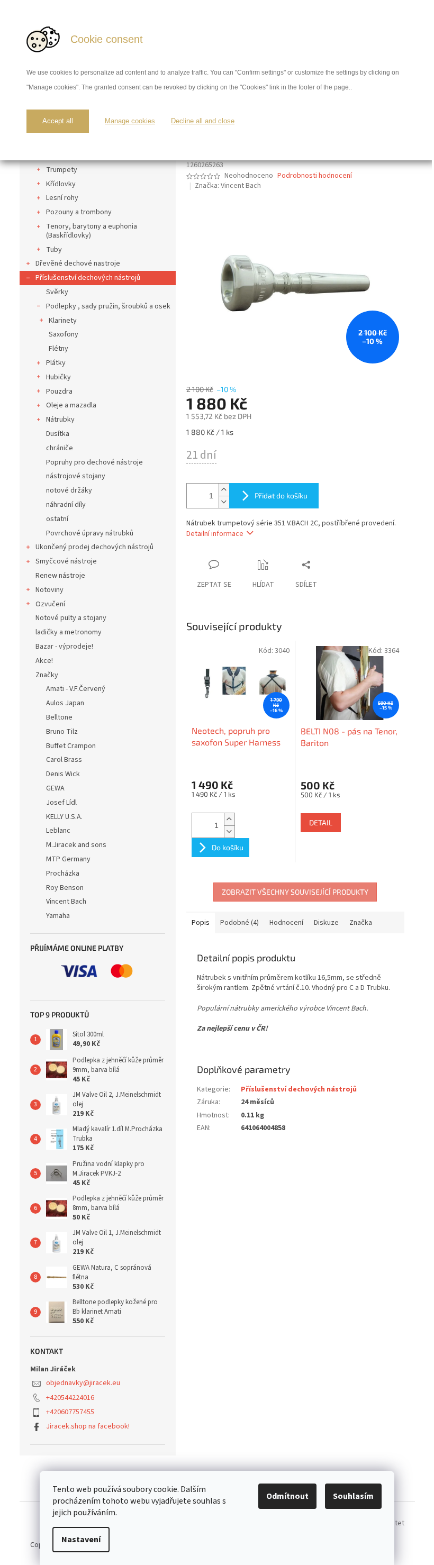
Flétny (58, 348)
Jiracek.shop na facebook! (88, 1426)
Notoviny (49, 590)
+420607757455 (70, 1412)
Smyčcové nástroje (66, 561)
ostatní (57, 519)
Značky (46, 675)
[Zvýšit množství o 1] (224, 490)
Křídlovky (61, 184)
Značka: (228, 185)
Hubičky (58, 377)
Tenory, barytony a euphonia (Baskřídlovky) (91, 231)
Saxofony (63, 334)
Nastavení (81, 1539)
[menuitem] (98, 689)
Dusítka (57, 434)
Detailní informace (214, 534)
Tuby (54, 249)
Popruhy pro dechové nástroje (94, 462)
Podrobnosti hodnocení (314, 176)
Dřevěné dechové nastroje (77, 263)
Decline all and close (202, 121)
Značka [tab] (360, 922)
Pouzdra (59, 391)
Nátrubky (60, 419)
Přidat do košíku (281, 495)
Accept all (57, 121)
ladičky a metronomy (68, 632)
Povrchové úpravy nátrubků (89, 533)
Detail (320, 822)
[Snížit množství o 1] (224, 502)
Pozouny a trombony (79, 212)
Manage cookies (130, 121)
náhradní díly (66, 504)
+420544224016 (70, 1398)
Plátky (56, 363)
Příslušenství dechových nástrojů (87, 277)
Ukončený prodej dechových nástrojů (94, 547)
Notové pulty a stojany (70, 618)
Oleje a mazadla (71, 405)
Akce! (44, 661)
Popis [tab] (201, 922)
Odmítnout (287, 1496)
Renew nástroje (60, 575)
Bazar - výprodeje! (64, 646)
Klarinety (63, 320)
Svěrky (57, 292)
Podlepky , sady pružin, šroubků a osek (108, 306)
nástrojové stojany (75, 476)
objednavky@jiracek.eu (83, 1383)
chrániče (59, 448)
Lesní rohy (62, 198)
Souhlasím (353, 1496)
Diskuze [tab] (326, 922)
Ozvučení (50, 604)
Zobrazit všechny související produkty (295, 891)
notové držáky (69, 490)
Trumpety (61, 170)
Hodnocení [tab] (286, 922)
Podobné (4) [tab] (239, 922)
